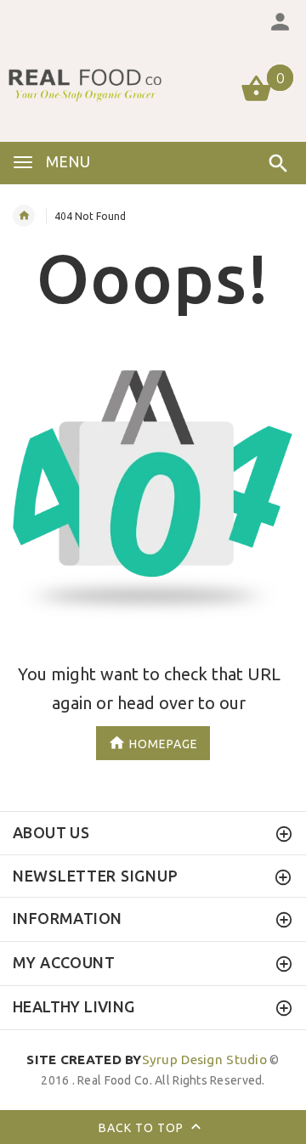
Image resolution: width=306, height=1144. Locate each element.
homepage (163, 743)
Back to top (143, 1128)
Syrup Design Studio (146, 1059)
